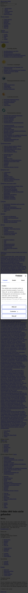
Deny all (14, 316)
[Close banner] (25, 275)
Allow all (14, 307)
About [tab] (23, 280)
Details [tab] (14, 280)
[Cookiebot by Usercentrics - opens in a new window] (16, 276)
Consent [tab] (5, 280)
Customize (13, 311)
